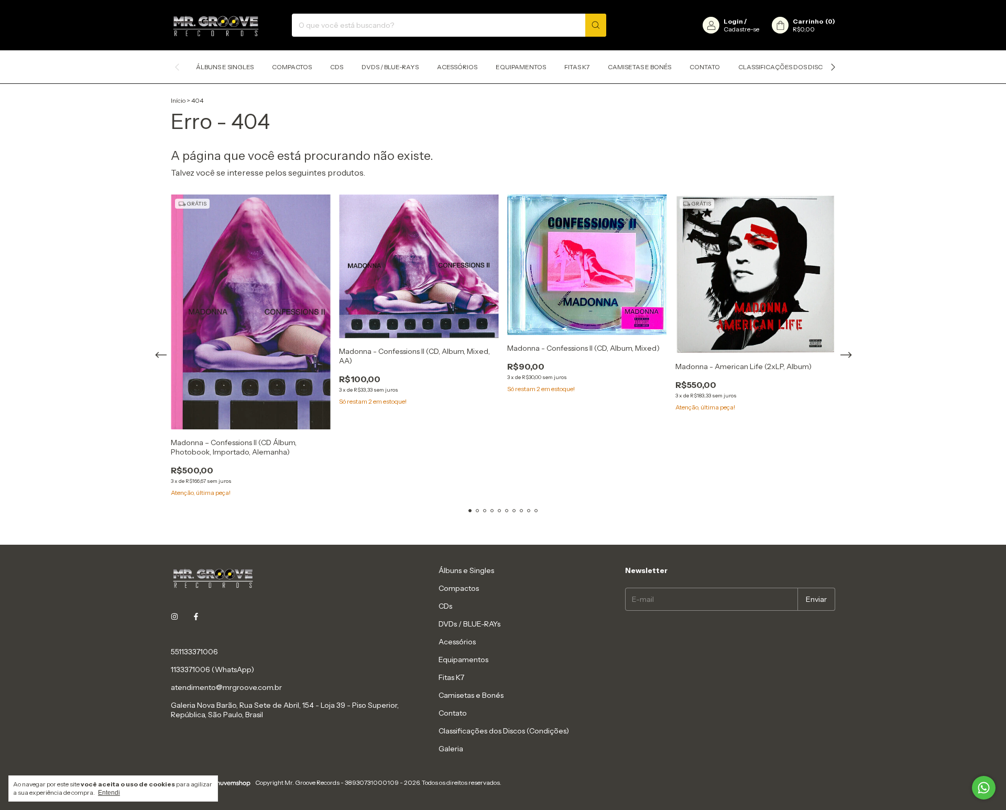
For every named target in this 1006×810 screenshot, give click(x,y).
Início (178, 100)
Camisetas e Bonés (639, 67)
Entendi (109, 792)
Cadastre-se (741, 29)
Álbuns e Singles (225, 67)
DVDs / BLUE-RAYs (390, 67)
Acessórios (457, 67)
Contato (705, 67)
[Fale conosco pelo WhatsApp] (984, 788)
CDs (336, 67)
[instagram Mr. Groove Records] (174, 617)
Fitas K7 (576, 67)
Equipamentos (521, 67)
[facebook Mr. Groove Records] (196, 617)
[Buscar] (595, 25)
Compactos (292, 67)
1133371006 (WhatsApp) (212, 669)
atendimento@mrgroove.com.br (226, 687)
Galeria (451, 748)
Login (733, 21)
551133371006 (194, 651)
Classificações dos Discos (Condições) (806, 67)
